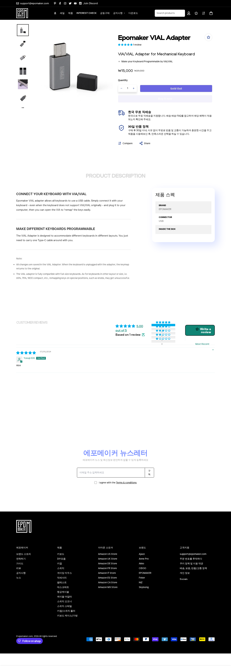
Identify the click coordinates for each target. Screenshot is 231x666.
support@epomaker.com (193, 554)
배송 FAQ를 (177, 115)
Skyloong (144, 587)
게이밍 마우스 (64, 572)
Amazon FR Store (107, 568)
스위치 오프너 (64, 601)
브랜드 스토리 (23, 554)
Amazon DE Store (107, 563)
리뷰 (18, 568)
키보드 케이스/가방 (67, 615)
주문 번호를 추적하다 (191, 558)
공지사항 (118, 13)
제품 (70, 13)
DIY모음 (61, 558)
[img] (26, 353)
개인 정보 (185, 572)
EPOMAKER (145, 572)
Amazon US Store (107, 554)
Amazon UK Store (107, 558)
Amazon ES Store (107, 577)
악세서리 (62, 577)
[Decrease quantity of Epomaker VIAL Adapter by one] (121, 88)
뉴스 (18, 577)
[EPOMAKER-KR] (22, 13)
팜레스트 (62, 582)
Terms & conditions (126, 482)
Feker (142, 577)
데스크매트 (63, 587)
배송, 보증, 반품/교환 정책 (193, 568)
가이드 (19, 563)
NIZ (140, 582)
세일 (62, 13)
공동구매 (105, 13)
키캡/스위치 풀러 (66, 610)
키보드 (60, 554)
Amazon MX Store (108, 587)
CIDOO (142, 568)
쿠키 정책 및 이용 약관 (191, 563)
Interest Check (86, 13)
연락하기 (21, 558)
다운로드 (133, 13)
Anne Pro (144, 558)
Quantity (123, 80)
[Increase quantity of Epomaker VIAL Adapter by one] (134, 88)
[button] (210, 13)
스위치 (60, 568)
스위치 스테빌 (64, 606)
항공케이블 (63, 591)
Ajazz (142, 554)
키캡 (59, 563)
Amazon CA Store (107, 582)
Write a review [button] (205, 330)
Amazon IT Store (107, 572)
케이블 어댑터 (64, 596)
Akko (141, 563)
